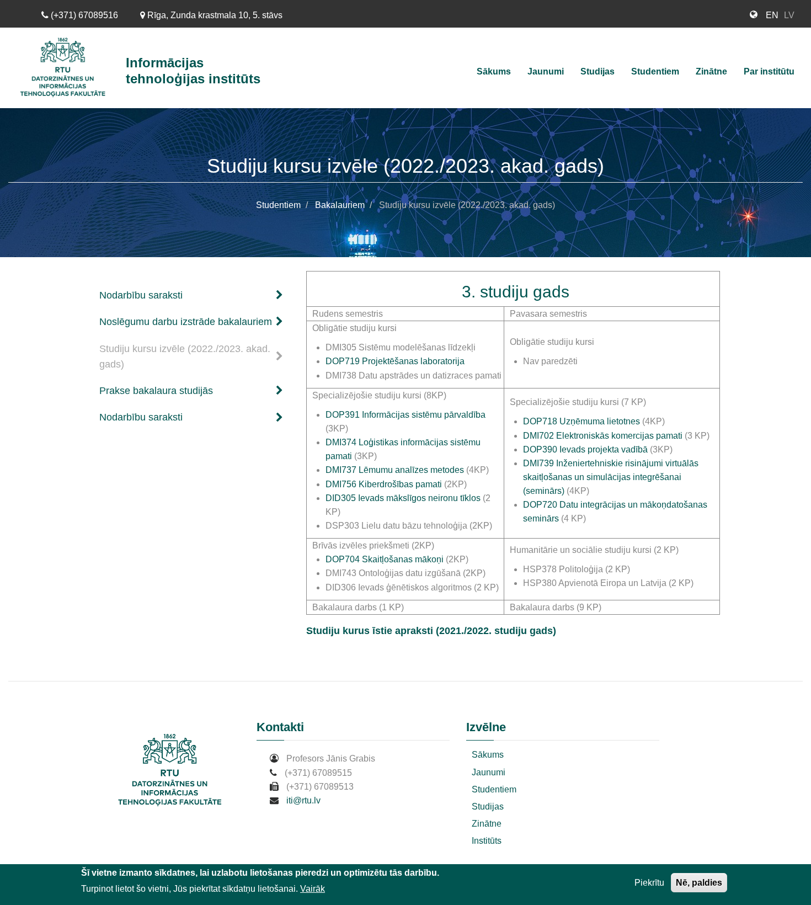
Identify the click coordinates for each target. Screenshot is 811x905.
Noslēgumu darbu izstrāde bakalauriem (185, 321)
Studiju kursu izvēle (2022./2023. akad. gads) (184, 356)
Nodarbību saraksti (141, 295)
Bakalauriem (340, 205)
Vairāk (312, 888)
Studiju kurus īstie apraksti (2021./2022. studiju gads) (431, 631)
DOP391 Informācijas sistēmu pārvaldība (405, 414)
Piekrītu (649, 882)
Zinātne (711, 71)
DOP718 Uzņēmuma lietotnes (581, 421)
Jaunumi (545, 71)
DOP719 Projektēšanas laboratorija (395, 361)
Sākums (494, 71)
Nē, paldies (699, 882)
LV (789, 15)
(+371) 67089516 (83, 15)
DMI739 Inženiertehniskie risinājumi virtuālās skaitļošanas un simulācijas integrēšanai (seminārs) (610, 477)
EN (772, 15)
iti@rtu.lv (303, 800)
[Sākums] (67, 68)
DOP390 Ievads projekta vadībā (585, 449)
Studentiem (655, 71)
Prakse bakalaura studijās (156, 390)
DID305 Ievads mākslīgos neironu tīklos (403, 498)
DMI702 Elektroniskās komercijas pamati (604, 435)
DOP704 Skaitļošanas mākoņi (385, 559)
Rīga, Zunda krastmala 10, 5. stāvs (213, 15)
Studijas (597, 71)
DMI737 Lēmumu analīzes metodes (395, 470)
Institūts (486, 840)
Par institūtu (769, 71)
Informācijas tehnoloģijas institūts (193, 70)
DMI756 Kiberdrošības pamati (384, 484)
